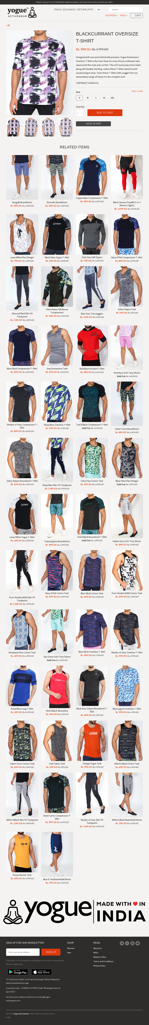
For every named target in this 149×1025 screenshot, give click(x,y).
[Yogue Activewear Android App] (17, 975)
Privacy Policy (99, 965)
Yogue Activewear (21, 1013)
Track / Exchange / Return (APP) (73, 9)
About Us (97, 948)
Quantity (80, 106)
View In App (93, 123)
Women (111, 15)
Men (123, 15)
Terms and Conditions (103, 961)
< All (8, 25)
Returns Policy (99, 957)
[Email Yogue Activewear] (138, 943)
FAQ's (95, 952)
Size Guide (137, 91)
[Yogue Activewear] (22, 13)
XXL (112, 98)
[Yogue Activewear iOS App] (41, 975)
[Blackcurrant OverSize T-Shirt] (39, 72)
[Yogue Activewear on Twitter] (122, 943)
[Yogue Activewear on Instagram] (132, 943)
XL (104, 98)
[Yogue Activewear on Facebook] (127, 943)
